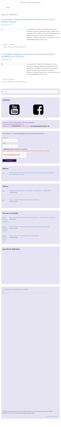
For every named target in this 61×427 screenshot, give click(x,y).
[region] (30, 268)
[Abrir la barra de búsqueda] (56, 6)
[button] (30, 277)
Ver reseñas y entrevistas (52, 416)
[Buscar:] (30, 91)
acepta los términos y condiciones (18, 149)
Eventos (5, 44)
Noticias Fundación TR (19, 47)
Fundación (11, 44)
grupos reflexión (7, 47)
